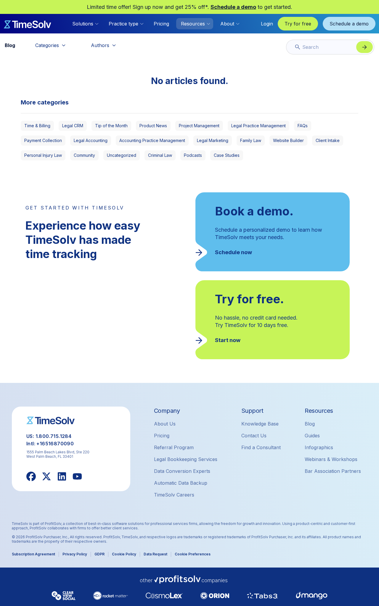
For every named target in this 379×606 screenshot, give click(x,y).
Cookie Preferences (193, 554)
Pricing (161, 24)
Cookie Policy (124, 554)
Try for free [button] (298, 24)
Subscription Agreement (33, 554)
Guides (312, 436)
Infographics (319, 447)
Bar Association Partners (333, 471)
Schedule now (233, 252)
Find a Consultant (261, 447)
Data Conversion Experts (182, 471)
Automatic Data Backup (180, 483)
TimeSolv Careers (174, 495)
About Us (165, 424)
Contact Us (253, 436)
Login (267, 24)
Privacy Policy (74, 554)
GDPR (99, 554)
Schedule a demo (233, 7)
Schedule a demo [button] (349, 24)
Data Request (155, 554)
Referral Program (174, 447)
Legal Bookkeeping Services (185, 459)
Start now (227, 340)
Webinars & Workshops (331, 459)
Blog (310, 424)
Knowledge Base (260, 424)
